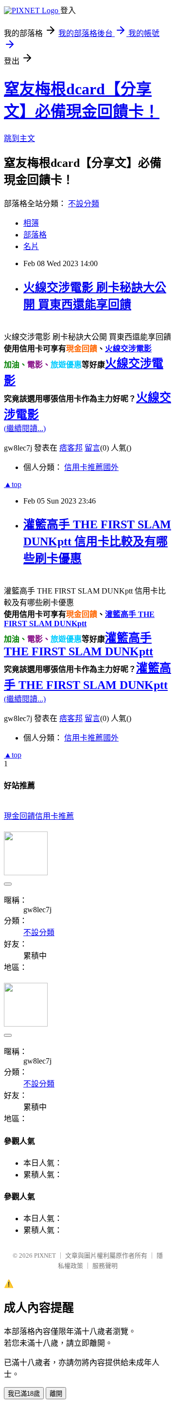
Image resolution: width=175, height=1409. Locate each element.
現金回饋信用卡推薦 (39, 816)
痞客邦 (71, 448)
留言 (92, 448)
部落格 (35, 235)
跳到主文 (19, 138)
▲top (12, 484)
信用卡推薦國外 (91, 467)
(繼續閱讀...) (25, 428)
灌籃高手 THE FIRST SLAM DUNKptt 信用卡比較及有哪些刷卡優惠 (97, 541)
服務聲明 (105, 1265)
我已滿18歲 (24, 1393)
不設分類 (83, 203)
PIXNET (45, 1255)
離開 (56, 1393)
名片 (31, 246)
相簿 (31, 223)
